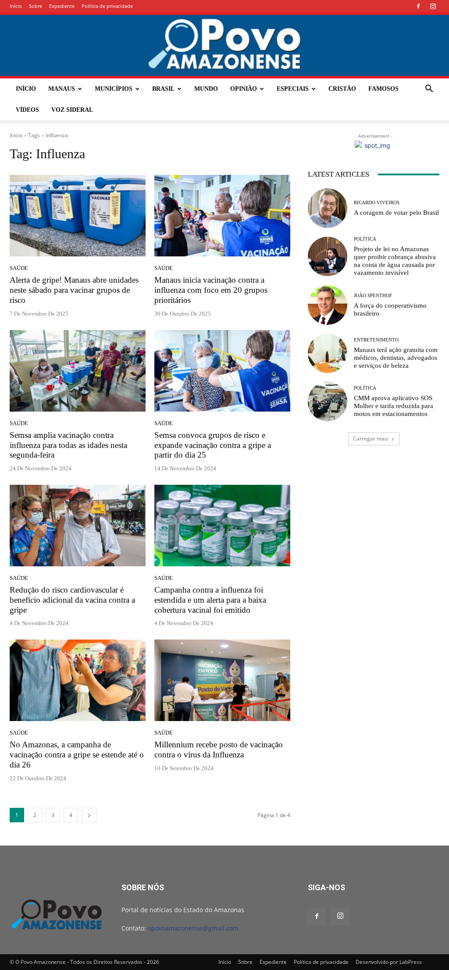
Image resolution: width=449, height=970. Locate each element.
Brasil (163, 88)
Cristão (342, 88)
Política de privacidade (107, 6)
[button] (428, 89)
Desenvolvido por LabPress (389, 962)
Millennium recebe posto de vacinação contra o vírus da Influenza (218, 749)
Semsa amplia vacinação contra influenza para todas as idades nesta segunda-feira (68, 445)
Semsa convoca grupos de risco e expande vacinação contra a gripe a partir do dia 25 (212, 445)
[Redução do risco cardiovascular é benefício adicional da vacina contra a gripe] (78, 525)
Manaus (61, 88)
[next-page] (89, 815)
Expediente (62, 6)
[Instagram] (432, 6)
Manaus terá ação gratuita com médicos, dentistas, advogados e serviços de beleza (396, 357)
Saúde (19, 268)
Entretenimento (376, 340)
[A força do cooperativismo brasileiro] (327, 305)
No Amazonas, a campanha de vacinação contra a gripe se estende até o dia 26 (77, 754)
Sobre (35, 6)
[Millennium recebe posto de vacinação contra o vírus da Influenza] (222, 680)
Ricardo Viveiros (376, 202)
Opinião (243, 88)
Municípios (113, 88)
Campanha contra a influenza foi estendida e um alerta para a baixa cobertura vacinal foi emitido (210, 600)
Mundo (206, 88)
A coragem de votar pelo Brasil (396, 212)
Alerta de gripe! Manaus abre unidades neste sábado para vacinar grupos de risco (74, 290)
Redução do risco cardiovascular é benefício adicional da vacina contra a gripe (72, 600)
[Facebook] (418, 6)
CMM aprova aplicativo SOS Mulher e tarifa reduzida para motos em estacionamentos (393, 405)
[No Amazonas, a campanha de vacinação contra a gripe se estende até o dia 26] (78, 680)
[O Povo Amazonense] (224, 45)
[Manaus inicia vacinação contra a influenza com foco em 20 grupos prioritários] (222, 215)
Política (365, 239)
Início (16, 6)
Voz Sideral (72, 110)
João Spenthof (373, 295)
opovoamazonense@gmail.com (193, 928)
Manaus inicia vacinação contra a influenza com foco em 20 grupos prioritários (210, 290)
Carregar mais (370, 438)
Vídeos (27, 110)
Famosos (383, 88)
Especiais (293, 88)
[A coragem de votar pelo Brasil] (327, 208)
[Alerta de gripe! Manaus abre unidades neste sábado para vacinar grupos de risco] (78, 215)
